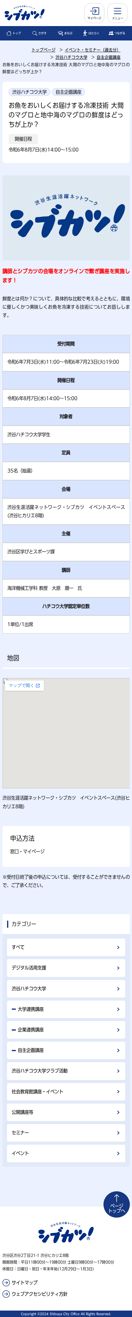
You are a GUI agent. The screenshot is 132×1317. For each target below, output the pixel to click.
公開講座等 (22, 1112)
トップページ (44, 50)
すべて (18, 947)
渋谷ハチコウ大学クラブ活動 (40, 1070)
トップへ (116, 1208)
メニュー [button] (117, 18)
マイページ (94, 18)
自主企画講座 (109, 57)
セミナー (20, 1132)
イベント (20, 1153)
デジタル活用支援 (29, 967)
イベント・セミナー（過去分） (93, 50)
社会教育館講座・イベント (37, 1091)
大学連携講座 (31, 1009)
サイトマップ (24, 1282)
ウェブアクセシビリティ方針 (40, 1294)
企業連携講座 (31, 1029)
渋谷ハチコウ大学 (71, 57)
